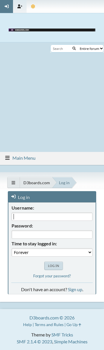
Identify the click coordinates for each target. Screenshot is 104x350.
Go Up (72, 324)
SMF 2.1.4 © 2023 (34, 341)
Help (27, 324)
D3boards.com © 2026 (52, 317)
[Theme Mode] (33, 6)
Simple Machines (71, 341)
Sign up (75, 289)
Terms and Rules (49, 324)
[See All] (13, 182)
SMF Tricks (62, 334)
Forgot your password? (52, 276)
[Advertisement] (52, 97)
